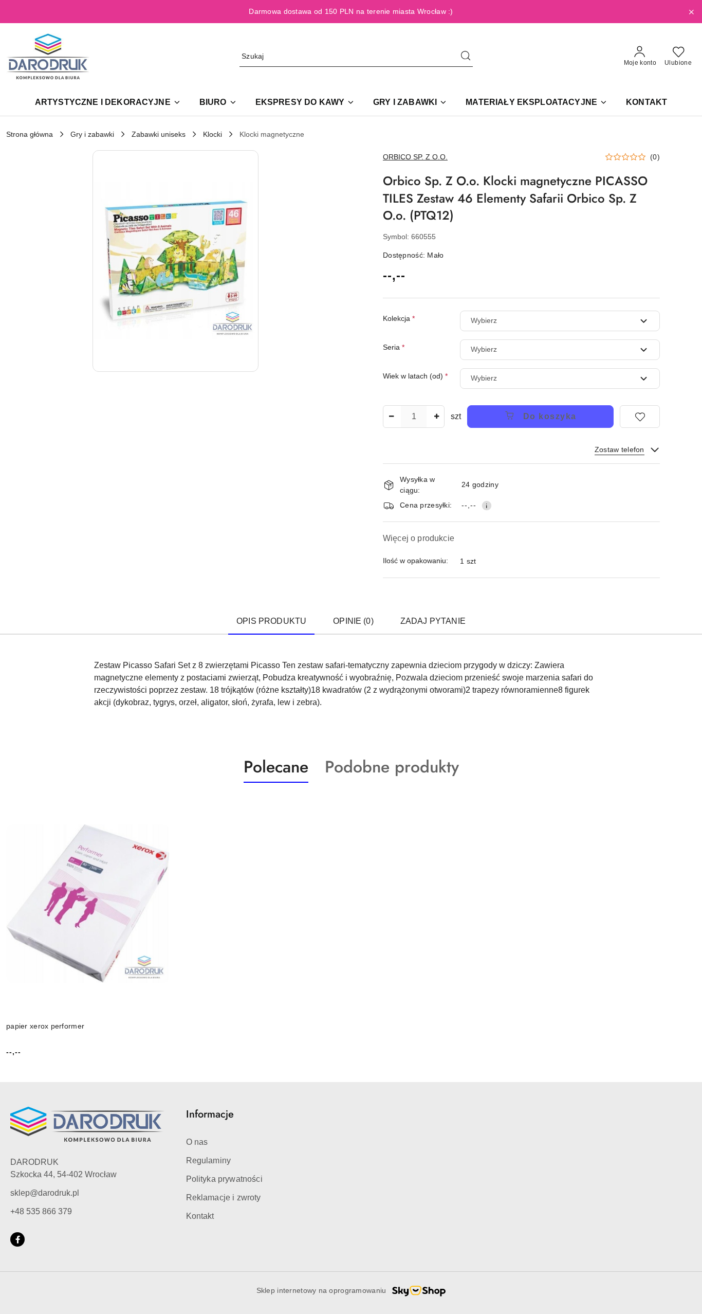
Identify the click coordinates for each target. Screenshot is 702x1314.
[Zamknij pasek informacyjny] (691, 11)
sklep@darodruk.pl (44, 1193)
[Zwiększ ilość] (436, 416)
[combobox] (560, 321)
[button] (176, 261)
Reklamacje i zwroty (223, 1197)
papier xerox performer (45, 1026)
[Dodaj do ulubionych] (640, 416)
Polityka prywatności (224, 1179)
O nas (197, 1142)
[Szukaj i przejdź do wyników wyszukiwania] (465, 56)
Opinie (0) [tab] (353, 621)
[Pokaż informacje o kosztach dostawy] (486, 505)
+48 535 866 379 (41, 1211)
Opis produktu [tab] (271, 621)
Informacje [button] (210, 1114)
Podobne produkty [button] (392, 767)
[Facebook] (17, 1239)
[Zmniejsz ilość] (391, 416)
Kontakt (200, 1216)
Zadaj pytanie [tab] (433, 621)
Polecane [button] (276, 767)
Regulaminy (208, 1160)
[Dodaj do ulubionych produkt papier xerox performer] (157, 807)
